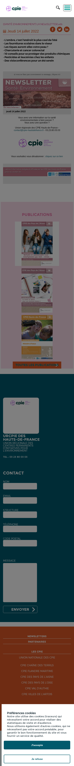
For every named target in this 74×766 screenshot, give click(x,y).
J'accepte (37, 745)
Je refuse (37, 759)
